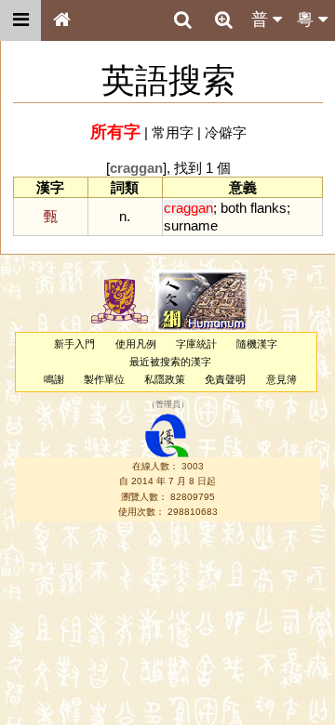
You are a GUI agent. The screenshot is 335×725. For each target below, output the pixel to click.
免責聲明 (225, 379)
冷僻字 (226, 132)
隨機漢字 (256, 343)
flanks (268, 208)
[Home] (61, 20)
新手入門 (74, 343)
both (234, 208)
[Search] (182, 20)
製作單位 (104, 379)
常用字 (173, 132)
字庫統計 (196, 343)
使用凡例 (135, 343)
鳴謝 (54, 379)
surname (191, 225)
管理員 (168, 404)
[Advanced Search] (223, 19)
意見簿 (281, 379)
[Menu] (20, 20)
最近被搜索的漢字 (170, 361)
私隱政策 (164, 379)
